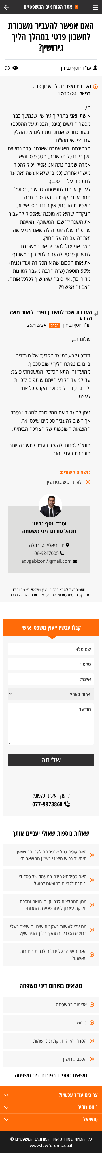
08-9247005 (46, 553)
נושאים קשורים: (75, 472)
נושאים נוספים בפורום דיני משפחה (51, 1075)
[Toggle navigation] (96, 7)
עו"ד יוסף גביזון (76, 68)
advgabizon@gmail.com (46, 561)
